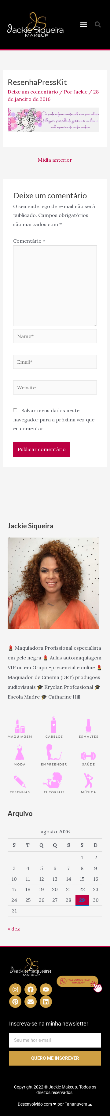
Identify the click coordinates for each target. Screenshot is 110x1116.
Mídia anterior (55, 160)
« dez (14, 929)
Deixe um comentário (33, 92)
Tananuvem (76, 1104)
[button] (84, 24)
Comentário (29, 241)
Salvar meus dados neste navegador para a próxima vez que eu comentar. (53, 419)
